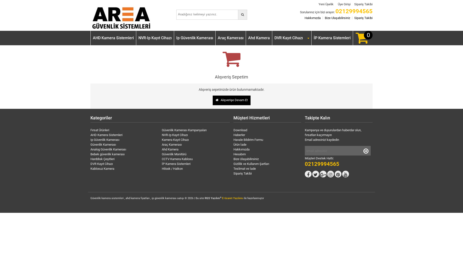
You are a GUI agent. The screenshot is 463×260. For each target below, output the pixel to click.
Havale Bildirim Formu (248, 140)
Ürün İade (239, 144)
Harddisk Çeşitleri (102, 159)
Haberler (239, 135)
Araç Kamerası (231, 38)
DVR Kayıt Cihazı (288, 38)
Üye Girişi (344, 4)
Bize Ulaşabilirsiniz (337, 18)
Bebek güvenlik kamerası (107, 154)
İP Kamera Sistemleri (332, 38)
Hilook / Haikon (172, 168)
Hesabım (239, 154)
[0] (362, 41)
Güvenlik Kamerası (103, 144)
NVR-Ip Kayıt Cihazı (155, 38)
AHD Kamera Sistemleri (113, 38)
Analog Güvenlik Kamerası (108, 149)
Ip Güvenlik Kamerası (194, 38)
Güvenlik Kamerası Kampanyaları (184, 130)
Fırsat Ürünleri (99, 130)
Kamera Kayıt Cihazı (175, 140)
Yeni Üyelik (326, 4)
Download (240, 130)
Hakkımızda (313, 18)
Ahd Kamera (259, 38)
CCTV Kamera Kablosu (177, 159)
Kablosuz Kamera (102, 168)
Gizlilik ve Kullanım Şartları (251, 164)
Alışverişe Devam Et (233, 100)
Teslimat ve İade (244, 168)
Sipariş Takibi (363, 4)
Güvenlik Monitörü (174, 154)
